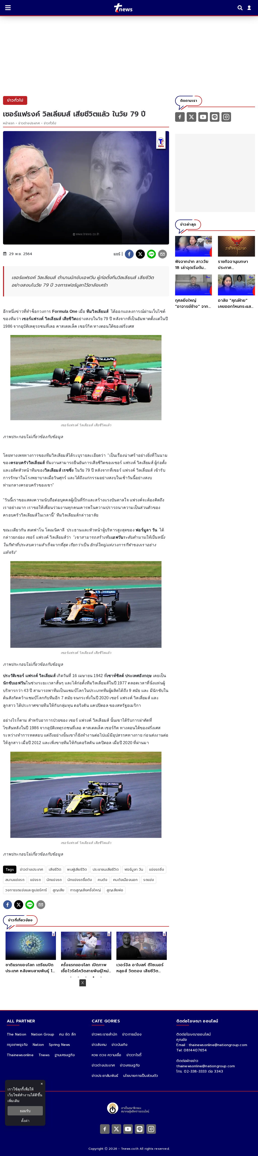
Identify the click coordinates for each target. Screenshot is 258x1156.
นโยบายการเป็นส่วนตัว (140, 1075)
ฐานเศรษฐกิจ (65, 1055)
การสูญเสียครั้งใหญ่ (85, 890)
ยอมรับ (25, 1110)
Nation (38, 1044)
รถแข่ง (148, 880)
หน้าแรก (8, 123)
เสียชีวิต (55, 869)
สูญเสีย (58, 890)
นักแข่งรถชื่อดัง (80, 880)
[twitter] (140, 254)
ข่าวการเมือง (132, 1034)
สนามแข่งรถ (14, 880)
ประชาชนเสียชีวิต (106, 869)
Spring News (59, 1044)
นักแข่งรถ (54, 880)
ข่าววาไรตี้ (134, 1055)
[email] (162, 254)
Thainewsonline (20, 1055)
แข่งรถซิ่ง (156, 869)
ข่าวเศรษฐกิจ (130, 1065)
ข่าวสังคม (99, 1044)
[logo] (120, 7)
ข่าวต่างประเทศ (29, 123)
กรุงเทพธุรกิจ (17, 1044)
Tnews (44, 1055)
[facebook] (129, 254)
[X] (191, 117)
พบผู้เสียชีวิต (77, 869)
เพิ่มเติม (13, 1100)
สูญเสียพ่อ (115, 890)
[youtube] (203, 117)
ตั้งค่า (25, 1120)
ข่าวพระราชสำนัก (104, 1034)
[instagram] (226, 117)
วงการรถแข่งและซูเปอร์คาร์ (26, 890)
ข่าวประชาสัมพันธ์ (105, 1075)
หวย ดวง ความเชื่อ (106, 1055)
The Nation (16, 1034)
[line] (151, 254)
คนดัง (102, 880)
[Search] (241, 8)
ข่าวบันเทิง (120, 1044)
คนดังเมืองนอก (125, 880)
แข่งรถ (35, 880)
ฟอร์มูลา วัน (133, 869)
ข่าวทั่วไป (50, 123)
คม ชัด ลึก (67, 1034)
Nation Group (42, 1034)
